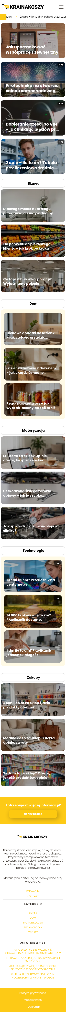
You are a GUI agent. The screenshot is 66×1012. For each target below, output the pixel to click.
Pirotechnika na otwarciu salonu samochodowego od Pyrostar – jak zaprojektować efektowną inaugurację (32, 88)
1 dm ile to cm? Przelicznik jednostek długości (28, 652)
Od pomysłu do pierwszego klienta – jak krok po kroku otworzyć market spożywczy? (29, 246)
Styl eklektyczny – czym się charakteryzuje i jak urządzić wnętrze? (33, 951)
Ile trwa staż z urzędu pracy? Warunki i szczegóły (33, 959)
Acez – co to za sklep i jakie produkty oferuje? (26, 704)
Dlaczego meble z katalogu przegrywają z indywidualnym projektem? (30, 210)
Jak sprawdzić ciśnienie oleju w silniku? (30, 528)
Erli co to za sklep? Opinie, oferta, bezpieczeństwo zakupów (25, 457)
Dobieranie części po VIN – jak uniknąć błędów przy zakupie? (33, 126)
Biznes (33, 183)
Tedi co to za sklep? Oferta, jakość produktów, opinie (26, 775)
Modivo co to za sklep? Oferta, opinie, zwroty (29, 740)
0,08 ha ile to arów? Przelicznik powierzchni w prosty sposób (32, 975)
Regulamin (33, 1007)
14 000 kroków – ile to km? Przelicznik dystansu (28, 617)
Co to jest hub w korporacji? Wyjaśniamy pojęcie (27, 281)
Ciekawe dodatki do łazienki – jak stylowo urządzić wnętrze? (31, 335)
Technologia (34, 550)
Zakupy (33, 677)
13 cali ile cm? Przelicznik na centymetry (30, 582)
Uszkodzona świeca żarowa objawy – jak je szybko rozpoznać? (27, 493)
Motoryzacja (33, 430)
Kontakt (33, 896)
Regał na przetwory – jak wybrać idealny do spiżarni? (31, 405)
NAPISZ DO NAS (33, 814)
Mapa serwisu (33, 1000)
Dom (33, 303)
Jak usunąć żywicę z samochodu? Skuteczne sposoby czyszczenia (33, 967)
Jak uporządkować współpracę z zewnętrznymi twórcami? (35, 49)
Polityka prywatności (33, 993)
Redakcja (33, 891)
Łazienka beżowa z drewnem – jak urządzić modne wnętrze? (31, 370)
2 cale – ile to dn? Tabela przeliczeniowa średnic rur (31, 165)
